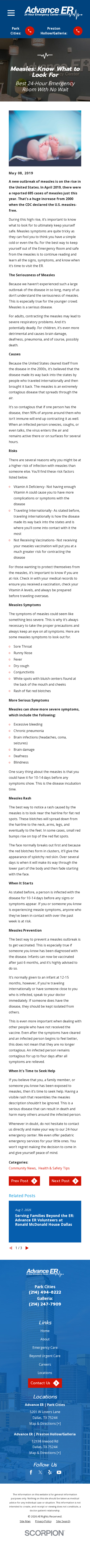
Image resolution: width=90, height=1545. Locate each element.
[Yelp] (50, 1472)
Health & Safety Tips (54, 1168)
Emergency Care (45, 1347)
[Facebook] (31, 1472)
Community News (22, 1168)
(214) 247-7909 (45, 1304)
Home (45, 1330)
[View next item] (27, 1248)
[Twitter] (40, 1472)
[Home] (53, 13)
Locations (45, 1372)
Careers (45, 1364)
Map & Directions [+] (45, 1423)
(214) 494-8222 (45, 1292)
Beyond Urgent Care (44, 1356)
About (45, 1339)
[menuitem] (25, 1521)
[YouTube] (59, 1472)
